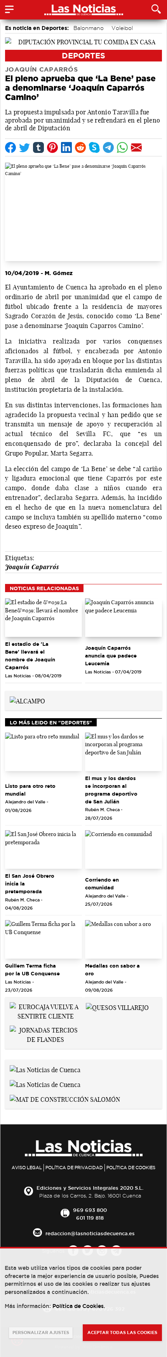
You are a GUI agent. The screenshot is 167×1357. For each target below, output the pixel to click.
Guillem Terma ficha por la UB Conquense (32, 969)
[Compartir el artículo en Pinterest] (52, 147)
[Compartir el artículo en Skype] (94, 147)
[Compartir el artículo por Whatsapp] (122, 147)
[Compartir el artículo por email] (136, 147)
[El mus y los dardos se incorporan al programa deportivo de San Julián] (123, 752)
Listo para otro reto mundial (30, 789)
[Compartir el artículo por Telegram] (108, 147)
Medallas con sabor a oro (112, 969)
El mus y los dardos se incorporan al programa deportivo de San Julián (111, 789)
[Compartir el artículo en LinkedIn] (66, 147)
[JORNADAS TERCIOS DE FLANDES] (45, 1034)
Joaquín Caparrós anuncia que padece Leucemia (111, 655)
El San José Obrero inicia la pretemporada (29, 883)
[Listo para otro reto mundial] (43, 752)
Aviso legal (27, 1167)
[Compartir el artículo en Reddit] (80, 147)
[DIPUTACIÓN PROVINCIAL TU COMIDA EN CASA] (83, 41)
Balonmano (88, 28)
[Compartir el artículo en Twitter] (24, 147)
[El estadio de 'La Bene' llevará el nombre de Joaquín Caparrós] (43, 617)
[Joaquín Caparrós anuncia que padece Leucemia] (123, 617)
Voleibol (122, 28)
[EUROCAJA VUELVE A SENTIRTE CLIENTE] (45, 1011)
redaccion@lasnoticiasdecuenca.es (90, 1233)
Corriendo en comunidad (102, 883)
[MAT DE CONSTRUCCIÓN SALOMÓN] (65, 1099)
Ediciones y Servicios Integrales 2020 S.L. (90, 1187)
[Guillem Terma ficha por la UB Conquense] (43, 939)
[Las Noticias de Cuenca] (45, 1069)
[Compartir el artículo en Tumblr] (38, 147)
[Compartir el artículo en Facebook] (10, 147)
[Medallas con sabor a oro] (123, 939)
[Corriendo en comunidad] (123, 849)
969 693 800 (90, 1210)
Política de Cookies (130, 1167)
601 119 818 (90, 1217)
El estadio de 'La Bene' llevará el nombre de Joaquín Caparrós (30, 655)
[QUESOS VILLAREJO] (117, 1007)
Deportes (83, 55)
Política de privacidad (74, 1167)
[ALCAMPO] (27, 700)
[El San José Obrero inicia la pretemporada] (43, 849)
